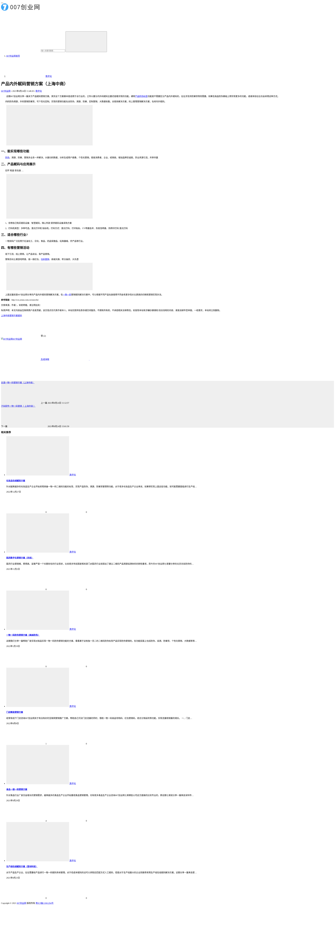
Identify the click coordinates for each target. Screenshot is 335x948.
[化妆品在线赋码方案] (38, 475)
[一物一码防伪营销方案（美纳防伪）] (38, 629)
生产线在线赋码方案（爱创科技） (22, 866)
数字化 (39, 91)
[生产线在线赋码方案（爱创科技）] (38, 860)
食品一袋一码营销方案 (16, 789)
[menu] (2, 2)
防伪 (7, 157)
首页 (13, 56)
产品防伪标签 (141, 96)
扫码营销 (45, 259)
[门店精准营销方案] (38, 706)
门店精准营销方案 (14, 712)
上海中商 (5, 315)
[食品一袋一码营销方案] (38, 783)
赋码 (20, 315)
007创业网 (5, 91)
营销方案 (13, 315)
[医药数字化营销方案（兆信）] (38, 552)
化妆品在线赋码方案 (15, 481)
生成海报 (44, 359)
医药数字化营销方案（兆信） (20, 558)
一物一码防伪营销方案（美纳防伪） (23, 635)
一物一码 (67, 295)
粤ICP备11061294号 (45, 903)
